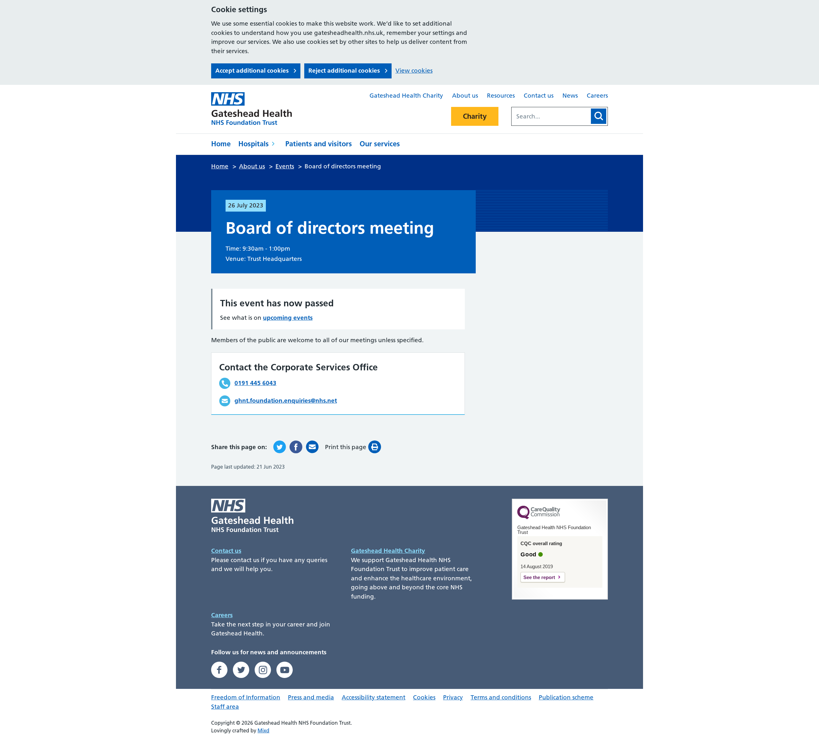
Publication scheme (566, 697)
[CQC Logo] (538, 517)
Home (221, 143)
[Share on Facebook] (296, 446)
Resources (501, 95)
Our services (380, 143)
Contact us (538, 95)
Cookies (424, 697)
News (570, 95)
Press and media (311, 697)
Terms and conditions (501, 697)
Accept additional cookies (252, 70)
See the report (539, 577)
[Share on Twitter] (279, 446)
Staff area (225, 706)
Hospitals (253, 143)
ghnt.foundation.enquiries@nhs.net (286, 400)
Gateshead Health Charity (406, 95)
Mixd (263, 730)
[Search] (598, 116)
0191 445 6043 (255, 383)
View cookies (414, 70)
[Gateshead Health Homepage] (256, 108)
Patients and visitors (318, 143)
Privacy (453, 697)
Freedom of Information (245, 697)
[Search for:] (551, 116)
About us (465, 95)
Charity (475, 116)
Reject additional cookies (344, 70)
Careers (597, 95)
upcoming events (288, 317)
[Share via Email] (312, 446)
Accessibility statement (373, 697)
